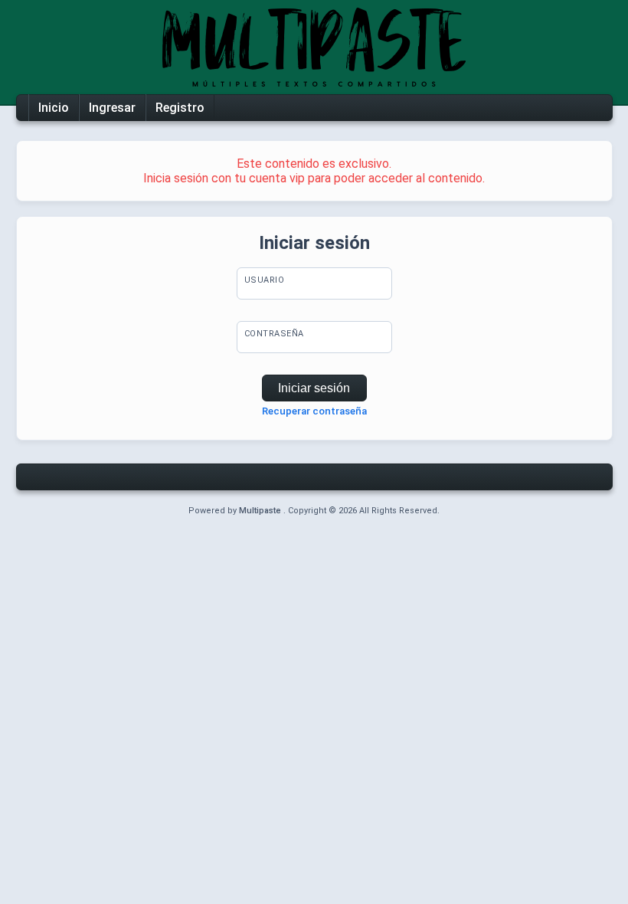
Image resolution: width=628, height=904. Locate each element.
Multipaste (261, 511)
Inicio (53, 107)
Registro (179, 107)
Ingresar (112, 107)
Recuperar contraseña (314, 411)
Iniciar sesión (314, 388)
